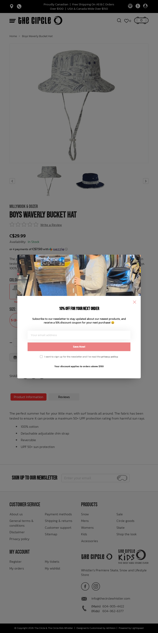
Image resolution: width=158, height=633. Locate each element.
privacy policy (109, 357)
